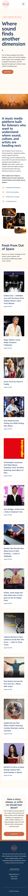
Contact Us (14, 834)
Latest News (8, 72)
